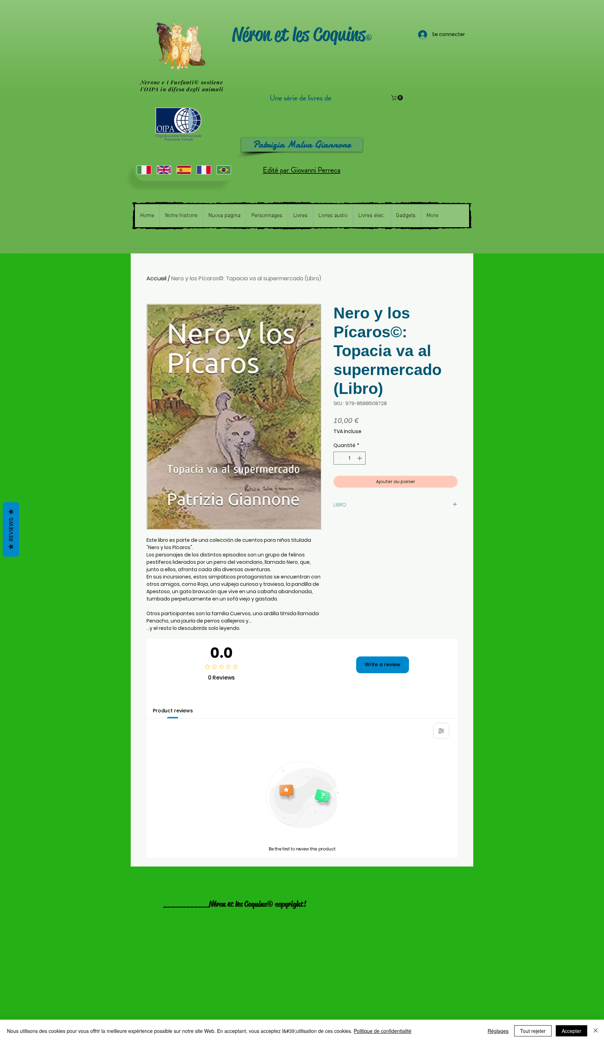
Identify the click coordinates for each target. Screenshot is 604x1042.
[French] (204, 169)
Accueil (156, 278)
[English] (164, 169)
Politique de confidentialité (382, 1030)
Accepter (571, 1030)
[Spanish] (184, 169)
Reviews (11, 529)
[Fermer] (595, 1030)
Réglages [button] (498, 1030)
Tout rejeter (533, 1030)
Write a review (383, 664)
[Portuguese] (223, 169)
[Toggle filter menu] (441, 731)
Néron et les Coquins (298, 34)
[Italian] (144, 169)
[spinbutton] (349, 458)
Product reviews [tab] (173, 710)
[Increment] (360, 458)
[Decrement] (339, 458)
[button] (397, 97)
